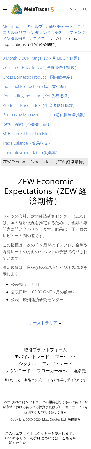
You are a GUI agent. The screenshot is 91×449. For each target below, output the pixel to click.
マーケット (66, 356)
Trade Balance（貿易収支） (27, 143)
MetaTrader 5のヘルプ (23, 26)
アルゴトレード (57, 363)
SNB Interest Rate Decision (27, 133)
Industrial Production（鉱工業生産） (35, 86)
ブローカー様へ (52, 370)
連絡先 (79, 370)
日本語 (69, 8)
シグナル (27, 363)
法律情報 (74, 419)
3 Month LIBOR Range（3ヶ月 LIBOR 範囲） (42, 58)
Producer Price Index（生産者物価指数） (40, 105)
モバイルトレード (32, 356)
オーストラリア (43, 323)
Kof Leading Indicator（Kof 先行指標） (37, 96)
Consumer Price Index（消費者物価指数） (41, 67)
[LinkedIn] (45, 389)
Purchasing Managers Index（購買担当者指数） (45, 114)
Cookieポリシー (17, 438)
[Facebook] (37, 389)
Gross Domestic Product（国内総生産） (38, 77)
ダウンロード (18, 370)
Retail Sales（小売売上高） (27, 124)
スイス (39, 38)
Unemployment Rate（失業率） (31, 152)
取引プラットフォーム (45, 350)
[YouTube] (54, 389)
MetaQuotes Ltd (54, 419)
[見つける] (84, 9)
